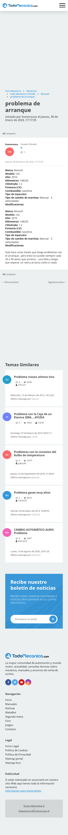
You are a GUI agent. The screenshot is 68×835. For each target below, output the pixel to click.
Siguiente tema (56, 282)
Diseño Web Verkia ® (34, 806)
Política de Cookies (16, 750)
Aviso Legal (12, 746)
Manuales (11, 704)
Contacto (10, 729)
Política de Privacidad (18, 754)
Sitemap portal (14, 758)
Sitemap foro (13, 763)
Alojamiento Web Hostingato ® (34, 811)
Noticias (10, 708)
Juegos (9, 725)
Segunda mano (14, 716)
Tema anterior (11, 282)
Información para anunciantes (23, 790)
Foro (8, 720)
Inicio (8, 700)
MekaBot (10, 712)
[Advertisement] (34, 50)
